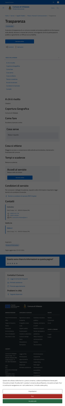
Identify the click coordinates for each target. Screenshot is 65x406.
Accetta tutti (32, 401)
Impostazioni (33, 391)
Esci (32, 396)
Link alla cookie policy (41, 385)
